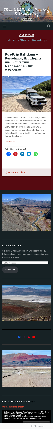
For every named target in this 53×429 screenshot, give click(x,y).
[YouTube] (33, 337)
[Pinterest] (29, 337)
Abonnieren (10, 270)
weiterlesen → (11, 141)
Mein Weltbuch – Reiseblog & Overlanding (26, 12)
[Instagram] (24, 337)
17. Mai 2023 (13, 172)
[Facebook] (19, 337)
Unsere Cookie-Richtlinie (32, 418)
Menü (4, 26)
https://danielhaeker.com (13, 407)
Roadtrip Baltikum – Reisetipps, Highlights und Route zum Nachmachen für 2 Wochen (23, 62)
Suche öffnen (48, 26)
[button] (26, 212)
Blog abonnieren (12, 246)
